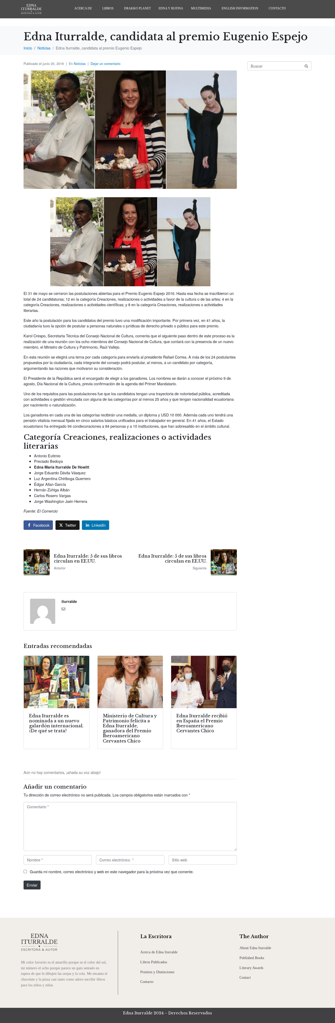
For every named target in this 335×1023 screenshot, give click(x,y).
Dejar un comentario (105, 63)
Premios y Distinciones (157, 972)
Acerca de (83, 8)
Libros (108, 8)
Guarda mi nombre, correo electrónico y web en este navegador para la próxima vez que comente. (112, 871)
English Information (240, 8)
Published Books (251, 958)
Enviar (32, 885)
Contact (245, 977)
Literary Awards (251, 968)
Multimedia (201, 8)
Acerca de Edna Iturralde (158, 952)
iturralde (69, 601)
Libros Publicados (153, 962)
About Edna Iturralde (255, 948)
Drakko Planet (137, 8)
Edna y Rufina (171, 8)
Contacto (277, 8)
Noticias (80, 63)
